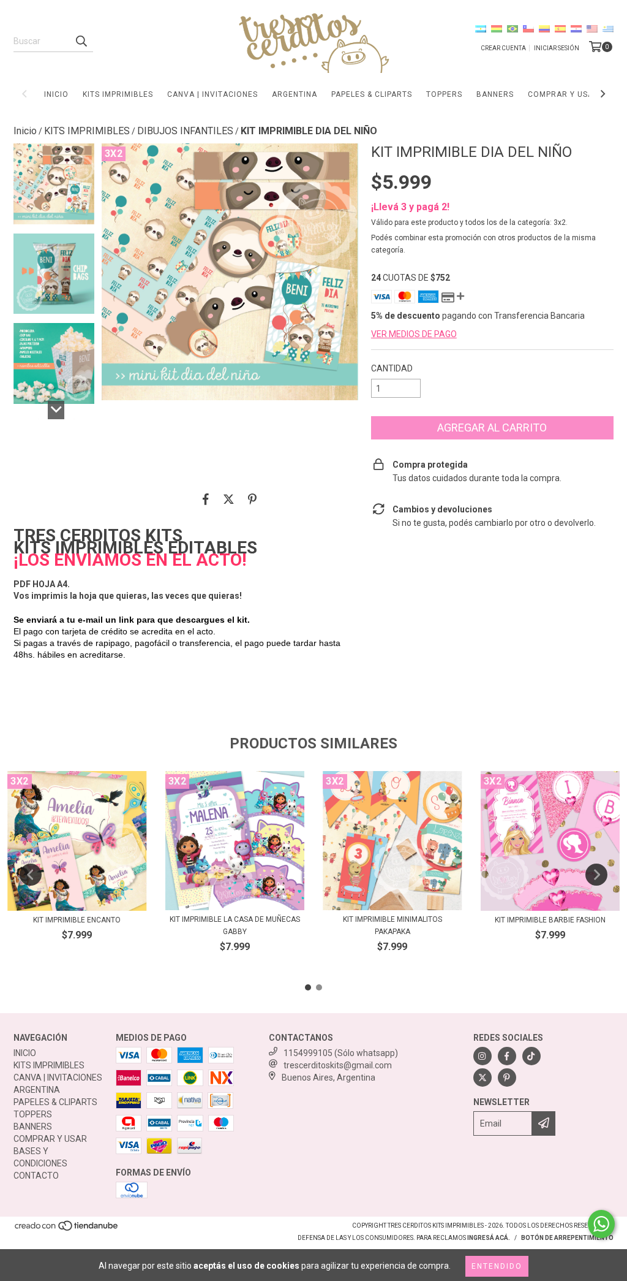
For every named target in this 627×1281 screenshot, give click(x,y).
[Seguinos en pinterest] (507, 1077)
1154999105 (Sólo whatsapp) (340, 1053)
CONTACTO (36, 1175)
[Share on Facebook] (206, 499)
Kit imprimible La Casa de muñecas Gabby (235, 925)
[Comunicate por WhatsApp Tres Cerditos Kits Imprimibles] (601, 1224)
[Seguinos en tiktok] (531, 1056)
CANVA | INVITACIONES (212, 94)
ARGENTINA (294, 94)
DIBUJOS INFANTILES (185, 131)
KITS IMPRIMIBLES (118, 94)
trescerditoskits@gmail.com (337, 1065)
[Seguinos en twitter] (482, 1077)
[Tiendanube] (67, 1229)
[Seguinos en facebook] (507, 1056)
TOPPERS (444, 94)
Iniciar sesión (556, 48)
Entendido (496, 1266)
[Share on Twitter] (229, 499)
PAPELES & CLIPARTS (371, 94)
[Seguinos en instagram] (482, 1056)
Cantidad (392, 368)
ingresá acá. (488, 1237)
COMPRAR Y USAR (563, 94)
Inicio (25, 131)
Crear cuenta (503, 48)
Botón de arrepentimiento (567, 1237)
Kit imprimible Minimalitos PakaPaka (392, 925)
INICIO (56, 94)
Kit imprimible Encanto (77, 920)
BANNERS (495, 94)
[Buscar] (81, 41)
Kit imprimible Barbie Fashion (550, 920)
